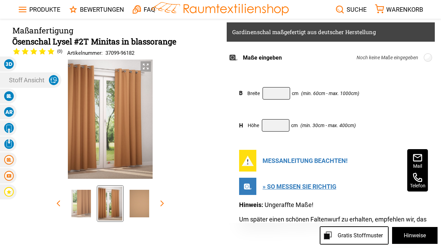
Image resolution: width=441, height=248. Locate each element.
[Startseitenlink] (220, 9)
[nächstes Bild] (162, 203)
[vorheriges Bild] (58, 203)
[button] (8, 64)
